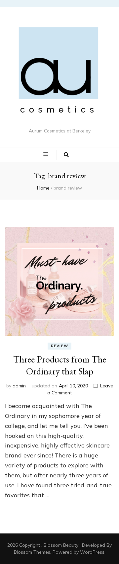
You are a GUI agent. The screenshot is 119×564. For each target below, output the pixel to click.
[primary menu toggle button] (46, 154)
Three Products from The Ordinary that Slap (59, 365)
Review (59, 346)
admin (19, 386)
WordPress (92, 552)
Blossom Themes (32, 552)
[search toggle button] (66, 155)
